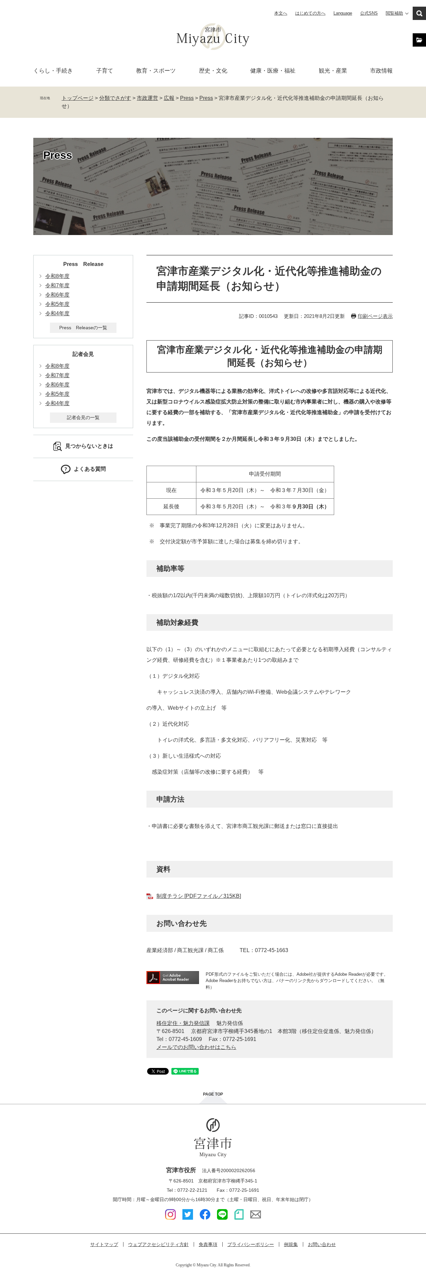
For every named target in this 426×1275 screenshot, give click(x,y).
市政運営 (147, 98)
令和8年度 (57, 276)
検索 (419, 13)
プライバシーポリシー (250, 1244)
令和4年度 (57, 313)
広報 (169, 98)
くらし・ (53, 71)
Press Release (83, 264)
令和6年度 (57, 295)
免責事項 (208, 1244)
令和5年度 (57, 304)
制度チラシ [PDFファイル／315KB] (198, 896)
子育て (104, 71)
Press (187, 98)
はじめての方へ (310, 13)
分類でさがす (115, 98)
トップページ (78, 98)
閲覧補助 (394, 13)
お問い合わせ (322, 1244)
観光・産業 (333, 71)
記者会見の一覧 (83, 417)
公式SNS (369, 13)
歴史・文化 (213, 71)
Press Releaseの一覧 (83, 327)
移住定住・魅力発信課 (183, 1023)
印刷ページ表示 (375, 316)
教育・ (156, 71)
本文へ (280, 13)
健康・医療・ (273, 71)
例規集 (291, 1244)
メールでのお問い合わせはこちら (196, 1047)
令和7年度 (57, 285)
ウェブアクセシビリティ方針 (158, 1244)
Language (342, 13)
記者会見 (83, 354)
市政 (381, 71)
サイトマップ (104, 1244)
